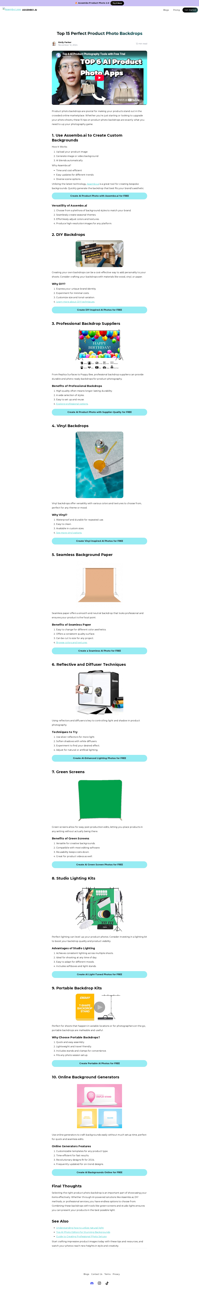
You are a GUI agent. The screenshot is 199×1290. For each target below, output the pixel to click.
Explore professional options (72, 404)
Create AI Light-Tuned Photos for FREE (99, 974)
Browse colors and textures (71, 642)
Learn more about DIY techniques (75, 301)
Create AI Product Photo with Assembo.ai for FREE (99, 196)
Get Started (190, 10)
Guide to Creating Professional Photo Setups (81, 1236)
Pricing (176, 10)
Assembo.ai (93, 184)
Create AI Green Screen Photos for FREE (99, 864)
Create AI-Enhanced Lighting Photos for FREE (99, 758)
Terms (107, 1274)
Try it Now (117, 3)
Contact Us (96, 1274)
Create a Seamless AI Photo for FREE (99, 651)
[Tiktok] (107, 1283)
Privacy (116, 1274)
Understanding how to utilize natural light (80, 1228)
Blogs (166, 10)
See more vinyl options (69, 532)
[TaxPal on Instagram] (99, 1283)
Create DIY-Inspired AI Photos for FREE (99, 310)
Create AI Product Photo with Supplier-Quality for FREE (99, 412)
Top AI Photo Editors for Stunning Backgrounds (83, 1232)
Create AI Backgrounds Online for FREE (99, 1172)
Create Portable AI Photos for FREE (99, 1063)
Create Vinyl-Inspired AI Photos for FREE (99, 541)
